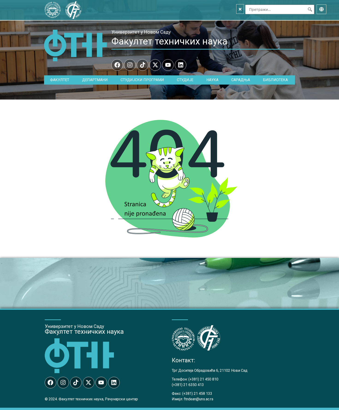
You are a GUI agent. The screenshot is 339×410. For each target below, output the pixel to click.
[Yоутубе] (168, 65)
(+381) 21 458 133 (197, 393)
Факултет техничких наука (169, 41)
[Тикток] (142, 65)
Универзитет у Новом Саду (141, 32)
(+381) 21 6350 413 (188, 385)
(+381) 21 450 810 (203, 379)
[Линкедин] (180, 65)
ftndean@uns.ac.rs (198, 399)
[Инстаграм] (130, 65)
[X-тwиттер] (155, 65)
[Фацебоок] (117, 65)
